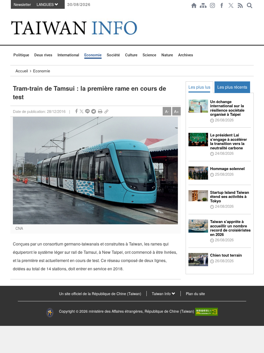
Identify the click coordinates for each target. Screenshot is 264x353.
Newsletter (22, 4)
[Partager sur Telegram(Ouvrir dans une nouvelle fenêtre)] (93, 111)
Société (113, 55)
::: (11, 13)
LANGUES (46, 4)
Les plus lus (199, 87)
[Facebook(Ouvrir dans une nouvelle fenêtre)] (222, 5)
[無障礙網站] (206, 311)
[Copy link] (106, 111)
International (68, 55)
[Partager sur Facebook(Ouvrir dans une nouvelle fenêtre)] (76, 111)
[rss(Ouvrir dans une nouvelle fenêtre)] (240, 5)
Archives (185, 55)
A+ (176, 111)
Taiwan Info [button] (162, 293)
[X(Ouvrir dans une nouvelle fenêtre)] (231, 5)
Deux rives (43, 55)
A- (167, 111)
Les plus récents (232, 87)
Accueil (21, 70)
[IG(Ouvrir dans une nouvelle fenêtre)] (212, 5)
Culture (131, 55)
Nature (167, 55)
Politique (21, 55)
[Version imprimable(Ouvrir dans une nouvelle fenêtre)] (100, 111)
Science (149, 55)
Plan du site (195, 293)
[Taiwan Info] (82, 28)
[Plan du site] (203, 5)
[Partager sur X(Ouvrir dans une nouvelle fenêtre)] (81, 111)
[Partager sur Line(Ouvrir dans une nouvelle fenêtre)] (87, 111)
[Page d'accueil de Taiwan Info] (194, 5)
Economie (93, 55)
